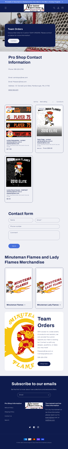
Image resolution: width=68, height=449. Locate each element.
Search (7, 420)
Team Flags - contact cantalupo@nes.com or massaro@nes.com (44, 141)
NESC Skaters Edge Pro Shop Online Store (31, 442)
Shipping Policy (9, 412)
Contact (13, 41)
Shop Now (44, 363)
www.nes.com (13, 90)
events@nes (49, 417)
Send (14, 246)
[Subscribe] (49, 395)
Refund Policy (9, 407)
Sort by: (36, 101)
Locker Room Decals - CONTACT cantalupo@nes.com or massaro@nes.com (17, 191)
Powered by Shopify (46, 442)
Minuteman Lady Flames (48, 305)
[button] (6, 8)
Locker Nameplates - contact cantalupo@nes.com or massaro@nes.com (16, 142)
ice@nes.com (50, 420)
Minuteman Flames (15, 305)
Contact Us (8, 416)
